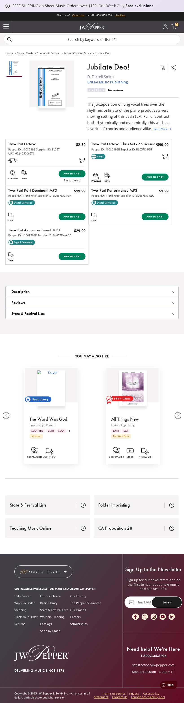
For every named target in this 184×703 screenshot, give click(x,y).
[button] (51, 86)
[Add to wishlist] (162, 68)
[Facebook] (135, 617)
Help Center (22, 596)
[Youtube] (163, 617)
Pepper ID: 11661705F (105, 195)
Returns (19, 624)
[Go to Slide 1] (14, 69)
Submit (167, 602)
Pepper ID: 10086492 (21, 149)
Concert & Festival (48, 53)
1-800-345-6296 (153, 656)
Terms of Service (114, 694)
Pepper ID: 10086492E (105, 149)
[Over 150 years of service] (43, 571)
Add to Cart (72, 173)
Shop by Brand (50, 631)
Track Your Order (26, 617)
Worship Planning (52, 617)
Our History (78, 596)
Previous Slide (6, 415)
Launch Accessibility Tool (148, 697)
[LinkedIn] (172, 617)
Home (9, 53)
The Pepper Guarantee (85, 603)
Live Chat (120, 15)
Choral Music (25, 53)
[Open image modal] (52, 89)
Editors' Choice (50, 596)
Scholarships (79, 624)
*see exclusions (139, 5)
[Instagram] (154, 617)
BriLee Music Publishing (107, 82)
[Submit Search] (9, 39)
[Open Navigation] (6, 27)
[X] (145, 617)
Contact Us (78, 15)
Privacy (134, 694)
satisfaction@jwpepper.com (153, 665)
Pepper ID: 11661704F (22, 195)
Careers (75, 617)
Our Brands (78, 610)
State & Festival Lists (54, 610)
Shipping (20, 610)
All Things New (125, 419)
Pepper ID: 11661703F (22, 235)
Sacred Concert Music (78, 53)
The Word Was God (49, 419)
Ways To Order (24, 603)
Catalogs (46, 624)
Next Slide (178, 415)
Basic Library (48, 603)
